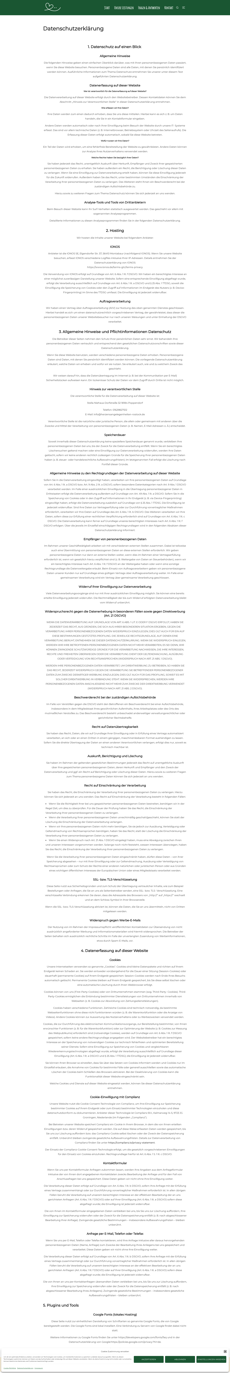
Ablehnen (180, 1359)
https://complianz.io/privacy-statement (131, 1142)
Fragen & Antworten (149, 7)
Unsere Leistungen (124, 7)
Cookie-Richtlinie (10, 1368)
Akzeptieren (149, 1359)
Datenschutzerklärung (25, 1368)
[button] (225, 1351)
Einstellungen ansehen (211, 1359)
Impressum (38, 1368)
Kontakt (168, 7)
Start (107, 7)
